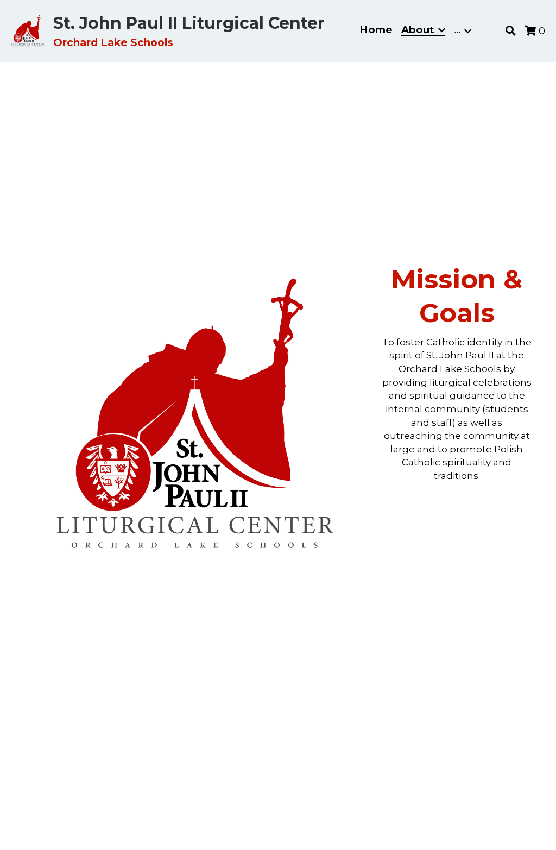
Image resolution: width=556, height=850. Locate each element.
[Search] (511, 31)
